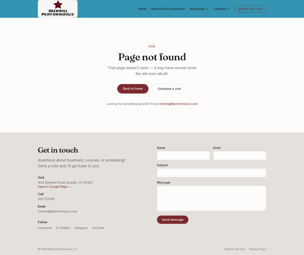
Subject (162, 165)
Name (161, 147)
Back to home (133, 88)
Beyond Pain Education (168, 9)
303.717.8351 (46, 199)
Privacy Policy (257, 249)
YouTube (98, 228)
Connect (220, 9)
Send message (172, 219)
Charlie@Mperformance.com (178, 104)
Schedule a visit (169, 88)
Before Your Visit (250, 9)
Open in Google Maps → (55, 186)
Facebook (45, 228)
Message (163, 182)
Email (217, 147)
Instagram (81, 228)
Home (142, 9)
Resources (197, 9)
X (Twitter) (63, 228)
